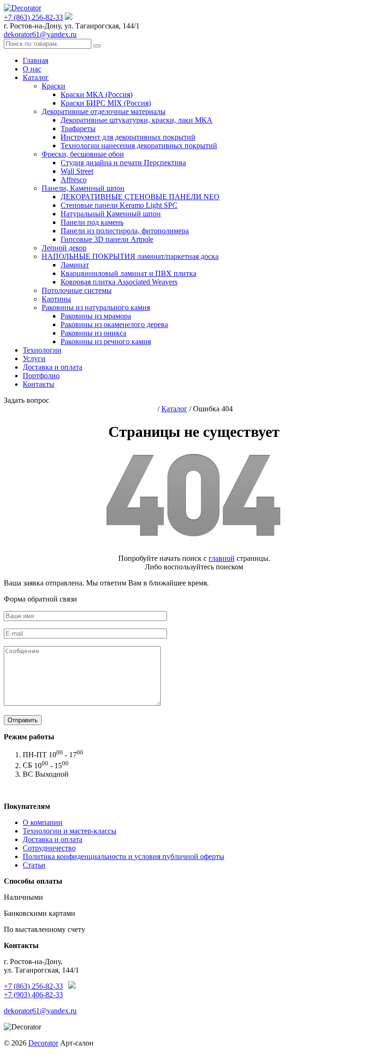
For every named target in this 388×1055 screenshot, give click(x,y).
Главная (35, 60)
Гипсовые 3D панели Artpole (107, 239)
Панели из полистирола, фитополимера (125, 231)
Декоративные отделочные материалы (104, 111)
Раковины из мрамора (96, 316)
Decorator (43, 1043)
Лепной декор (64, 248)
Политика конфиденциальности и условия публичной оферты (123, 856)
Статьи (34, 865)
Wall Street (77, 171)
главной (222, 558)
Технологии (42, 350)
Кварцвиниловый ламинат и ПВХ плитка (128, 273)
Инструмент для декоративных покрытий (128, 137)
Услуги (34, 359)
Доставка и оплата (52, 367)
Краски (53, 86)
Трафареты (78, 128)
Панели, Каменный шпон (83, 188)
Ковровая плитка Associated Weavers (119, 282)
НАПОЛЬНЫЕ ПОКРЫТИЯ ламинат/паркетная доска (130, 256)
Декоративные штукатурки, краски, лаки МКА (136, 120)
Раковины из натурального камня (96, 307)
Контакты (38, 384)
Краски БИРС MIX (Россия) (106, 103)
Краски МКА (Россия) (96, 94)
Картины (56, 299)
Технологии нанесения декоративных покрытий (139, 146)
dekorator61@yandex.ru (40, 34)
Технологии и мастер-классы (69, 831)
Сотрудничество (49, 848)
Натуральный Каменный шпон (111, 214)
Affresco (74, 180)
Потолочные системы (77, 290)
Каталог (36, 77)
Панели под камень (92, 222)
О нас (32, 69)
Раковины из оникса (93, 333)
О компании (42, 822)
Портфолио (41, 376)
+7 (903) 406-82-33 (33, 995)
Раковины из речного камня (106, 341)
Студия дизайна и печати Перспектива (123, 163)
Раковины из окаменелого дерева (114, 324)
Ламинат (75, 265)
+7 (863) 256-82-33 (33, 17)
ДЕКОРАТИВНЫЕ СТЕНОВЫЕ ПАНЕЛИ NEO (140, 197)
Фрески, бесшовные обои (83, 154)
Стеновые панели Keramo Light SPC (119, 205)
